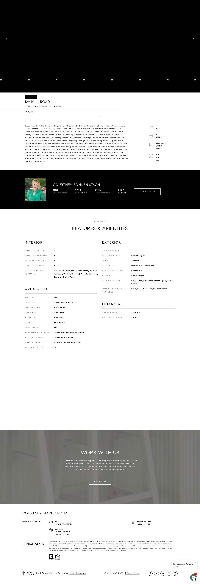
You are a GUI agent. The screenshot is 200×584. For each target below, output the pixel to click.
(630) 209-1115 (81, 193)
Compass (120, 541)
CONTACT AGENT (147, 192)
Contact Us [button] (100, 481)
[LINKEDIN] (156, 573)
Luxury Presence (77, 573)
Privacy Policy (132, 573)
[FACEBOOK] (150, 573)
